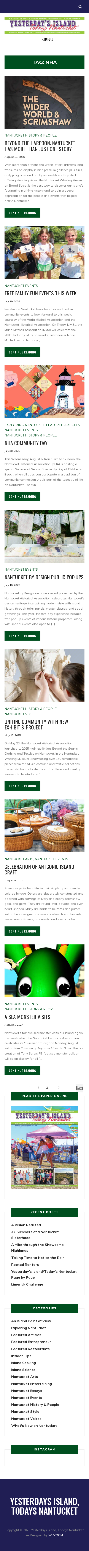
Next (79, 1088)
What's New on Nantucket (34, 1425)
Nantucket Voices (26, 1418)
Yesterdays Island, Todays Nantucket (44, 1506)
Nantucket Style (20, 714)
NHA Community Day (26, 443)
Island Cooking (23, 1363)
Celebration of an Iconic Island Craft (39, 869)
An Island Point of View (31, 1321)
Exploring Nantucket (24, 425)
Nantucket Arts (19, 859)
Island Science (23, 1369)
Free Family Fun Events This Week (40, 293)
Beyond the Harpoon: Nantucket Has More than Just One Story (40, 145)
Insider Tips (21, 1356)
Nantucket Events (21, 286)
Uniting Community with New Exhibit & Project (36, 724)
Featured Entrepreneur (31, 1341)
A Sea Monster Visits (27, 1016)
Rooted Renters (25, 1264)
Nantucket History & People (31, 135)
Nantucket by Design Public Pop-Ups (44, 577)
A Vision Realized (26, 1225)
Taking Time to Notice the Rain (38, 1257)
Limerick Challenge (27, 1284)
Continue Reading (22, 212)
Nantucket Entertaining (31, 1384)
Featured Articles (63, 425)
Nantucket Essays (26, 1390)
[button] (44, 40)
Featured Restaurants (30, 1349)
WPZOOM (55, 1535)
